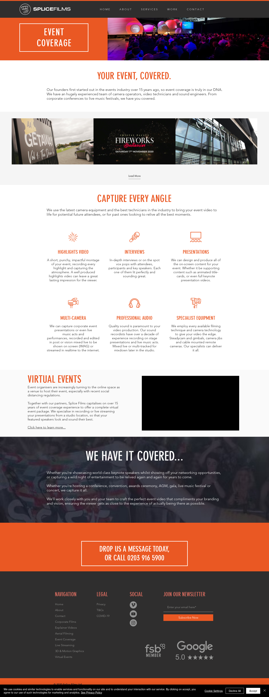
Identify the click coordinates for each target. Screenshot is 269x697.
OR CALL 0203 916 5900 (134, 557)
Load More (134, 176)
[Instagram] (133, 622)
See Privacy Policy (91, 692)
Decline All (235, 691)
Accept (253, 691)
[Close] (264, 690)
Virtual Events (63, 657)
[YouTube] (133, 613)
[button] (151, 9)
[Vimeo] (133, 604)
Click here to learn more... (47, 427)
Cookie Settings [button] (214, 691)
